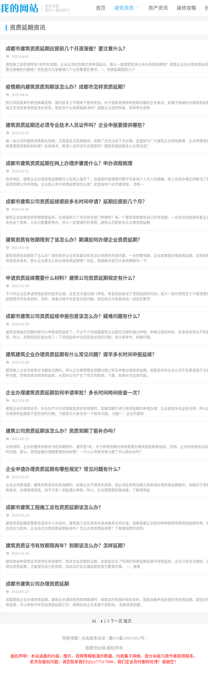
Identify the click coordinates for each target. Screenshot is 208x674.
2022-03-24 (20, 515)
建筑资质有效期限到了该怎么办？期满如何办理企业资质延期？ (74, 240)
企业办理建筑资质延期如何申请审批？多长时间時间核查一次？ (74, 393)
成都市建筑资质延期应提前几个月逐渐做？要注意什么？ (67, 49)
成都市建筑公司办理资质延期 (37, 584)
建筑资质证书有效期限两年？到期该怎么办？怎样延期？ (67, 545)
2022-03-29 (20, 286)
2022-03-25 (20, 439)
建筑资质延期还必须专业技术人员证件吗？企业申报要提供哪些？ (76, 125)
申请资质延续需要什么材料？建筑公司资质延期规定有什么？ (71, 278)
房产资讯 (158, 8)
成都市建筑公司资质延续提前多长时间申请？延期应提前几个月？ (76, 201)
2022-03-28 (20, 362)
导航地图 (70, 638)
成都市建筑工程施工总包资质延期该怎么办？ (54, 507)
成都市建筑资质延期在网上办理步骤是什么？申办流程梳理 (69, 163)
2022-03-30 (20, 209)
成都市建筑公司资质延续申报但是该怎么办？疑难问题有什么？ (74, 316)
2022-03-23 (20, 592)
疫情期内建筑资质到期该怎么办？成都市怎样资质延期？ (67, 87)
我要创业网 (95, 648)
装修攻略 (186, 8)
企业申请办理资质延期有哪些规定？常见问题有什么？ (64, 469)
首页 (101, 8)
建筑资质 (124, 8)
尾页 (127, 621)
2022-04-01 (20, 56)
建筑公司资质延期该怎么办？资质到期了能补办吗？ (62, 431)
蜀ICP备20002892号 (126, 638)
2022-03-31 (20, 133)
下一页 (116, 621)
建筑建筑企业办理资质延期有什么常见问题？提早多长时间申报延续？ (81, 354)
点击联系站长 (93, 638)
